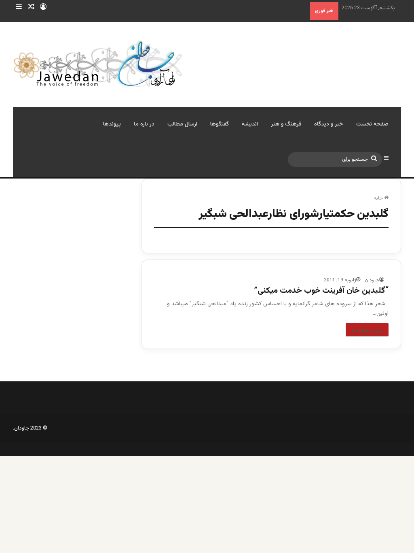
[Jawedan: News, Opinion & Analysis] (98, 63)
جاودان (372, 280)
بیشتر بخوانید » (367, 331)
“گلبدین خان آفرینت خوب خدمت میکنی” (321, 290)
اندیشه (250, 124)
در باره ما (144, 124)
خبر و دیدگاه (328, 124)
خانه (379, 198)
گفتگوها (219, 124)
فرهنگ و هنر (286, 124)
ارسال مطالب (182, 124)
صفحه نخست (372, 124)
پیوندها (112, 124)
